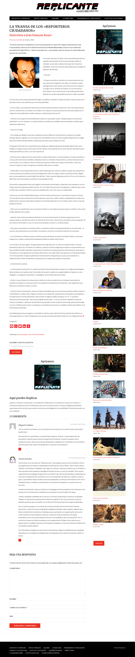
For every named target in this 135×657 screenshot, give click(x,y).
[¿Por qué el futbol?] (109, 139)
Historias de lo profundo (100, 498)
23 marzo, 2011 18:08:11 (79, 424)
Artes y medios (40, 18)
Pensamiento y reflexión (88, 18)
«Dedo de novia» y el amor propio (103, 185)
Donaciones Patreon (50, 653)
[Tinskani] (109, 308)
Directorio (69, 650)
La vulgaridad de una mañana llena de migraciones (108, 264)
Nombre (13, 599)
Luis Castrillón (17, 40)
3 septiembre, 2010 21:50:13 (78, 458)
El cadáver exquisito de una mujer (103, 88)
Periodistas (40, 334)
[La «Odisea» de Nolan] (109, 418)
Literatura (68, 18)
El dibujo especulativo (99, 237)
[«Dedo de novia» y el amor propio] (109, 174)
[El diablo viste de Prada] (109, 363)
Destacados (23, 334)
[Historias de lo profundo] (109, 480)
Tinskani (95, 321)
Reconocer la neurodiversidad (102, 400)
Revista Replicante (120, 648)
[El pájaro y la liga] (109, 513)
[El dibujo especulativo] (109, 213)
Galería (55, 18)
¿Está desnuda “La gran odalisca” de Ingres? (106, 457)
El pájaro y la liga (98, 524)
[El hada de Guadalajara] (109, 337)
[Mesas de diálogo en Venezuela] (109, 279)
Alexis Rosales (25, 459)
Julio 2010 (32, 334)
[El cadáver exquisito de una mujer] (109, 75)
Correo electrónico (18, 607)
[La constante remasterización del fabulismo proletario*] (109, 103)
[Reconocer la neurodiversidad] (109, 389)
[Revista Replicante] (67, 7)
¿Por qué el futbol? (99, 157)
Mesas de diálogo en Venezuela (102, 290)
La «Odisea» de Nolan (99, 431)
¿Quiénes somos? (55, 650)
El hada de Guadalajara (100, 347)
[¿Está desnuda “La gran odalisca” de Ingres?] (109, 446)
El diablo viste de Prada (100, 374)
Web (11, 616)
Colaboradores (16, 653)
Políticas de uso (32, 653)
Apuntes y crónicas (21, 18)
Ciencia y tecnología (18, 650)
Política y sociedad (114, 18)
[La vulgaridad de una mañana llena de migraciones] (109, 253)
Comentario (15, 568)
